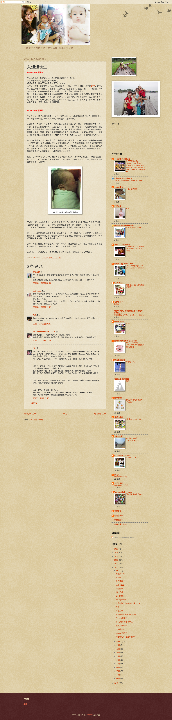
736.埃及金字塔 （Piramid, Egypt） (133, 439)
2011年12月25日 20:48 (42, 283)
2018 (116, 549)
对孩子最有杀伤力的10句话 (126, 614)
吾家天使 (117, 511)
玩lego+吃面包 (121, 633)
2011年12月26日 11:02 (42, 307)
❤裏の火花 (118, 436)
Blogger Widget (129, 537)
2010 (116, 683)
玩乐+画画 (120, 585)
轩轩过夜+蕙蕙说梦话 (124, 622)
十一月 (119, 642)
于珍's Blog (119, 321)
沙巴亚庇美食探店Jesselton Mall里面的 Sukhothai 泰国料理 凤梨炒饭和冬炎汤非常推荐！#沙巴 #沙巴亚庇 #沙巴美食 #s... (135, 166)
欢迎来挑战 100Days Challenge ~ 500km (129, 315)
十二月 (119, 571)
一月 (118, 679)
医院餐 (118, 577)
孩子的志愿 (120, 629)
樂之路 (117, 475)
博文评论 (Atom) (36, 420)
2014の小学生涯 (132, 458)
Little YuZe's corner (122, 455)
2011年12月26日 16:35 (42, 324)
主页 (65, 414)
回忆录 (116, 304)
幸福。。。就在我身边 (122, 245)
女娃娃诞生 (120, 581)
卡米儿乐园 (118, 483)
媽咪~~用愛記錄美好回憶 (124, 225)
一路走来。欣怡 (120, 524)
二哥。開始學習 (131, 189)
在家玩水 (119, 611)
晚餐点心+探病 (121, 626)
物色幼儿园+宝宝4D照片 (125, 637)
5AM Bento (118, 283)
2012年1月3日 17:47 (41, 398)
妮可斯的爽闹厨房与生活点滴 (125, 341)
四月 (118, 667)
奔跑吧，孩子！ (131, 362)
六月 (118, 660)
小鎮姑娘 (36, 272)
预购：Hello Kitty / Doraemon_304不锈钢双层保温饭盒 (135, 345)
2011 (116, 568)
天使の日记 (118, 302)
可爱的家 (117, 206)
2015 (116, 553)
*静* (34, 348)
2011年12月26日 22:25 (42, 340)
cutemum (37, 291)
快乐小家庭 (118, 417)
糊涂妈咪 (119, 589)
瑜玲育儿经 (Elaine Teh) (123, 264)
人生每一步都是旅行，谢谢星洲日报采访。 (129, 180)
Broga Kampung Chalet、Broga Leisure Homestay (135, 267)
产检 (117, 607)
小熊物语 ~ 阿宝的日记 (123, 178)
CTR (93, 86)
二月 (118, 675)
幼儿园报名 (120, 596)
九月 (118, 649)
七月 (118, 656)
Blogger (89, 715)
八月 (118, 653)
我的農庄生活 (119, 360)
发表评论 (33, 403)
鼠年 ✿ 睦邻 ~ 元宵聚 (133, 228)
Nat (34, 315)
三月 (118, 671)
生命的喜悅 (118, 187)
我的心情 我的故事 (121, 379)
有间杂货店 (118, 516)
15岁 (128, 208)
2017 (128, 323)
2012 (116, 564)
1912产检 (119, 592)
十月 (118, 645)
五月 (118, 664)
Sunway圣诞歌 (121, 618)
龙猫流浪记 (118, 520)
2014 (116, 556)
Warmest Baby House (123, 492)
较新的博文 (30, 414)
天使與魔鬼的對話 (120, 477)
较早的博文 (100, 414)
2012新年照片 (121, 600)
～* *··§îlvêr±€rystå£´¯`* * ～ (44, 332)
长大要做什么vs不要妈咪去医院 (128, 603)
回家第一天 (120, 574)
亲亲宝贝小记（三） (121, 485)
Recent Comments (119, 537)
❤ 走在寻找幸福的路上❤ (124, 159)
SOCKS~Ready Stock (134, 494)
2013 (116, 560)
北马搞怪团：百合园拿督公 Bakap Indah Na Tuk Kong (135, 249)
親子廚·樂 (118, 398)
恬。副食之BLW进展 (133, 419)
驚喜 (127, 381)
